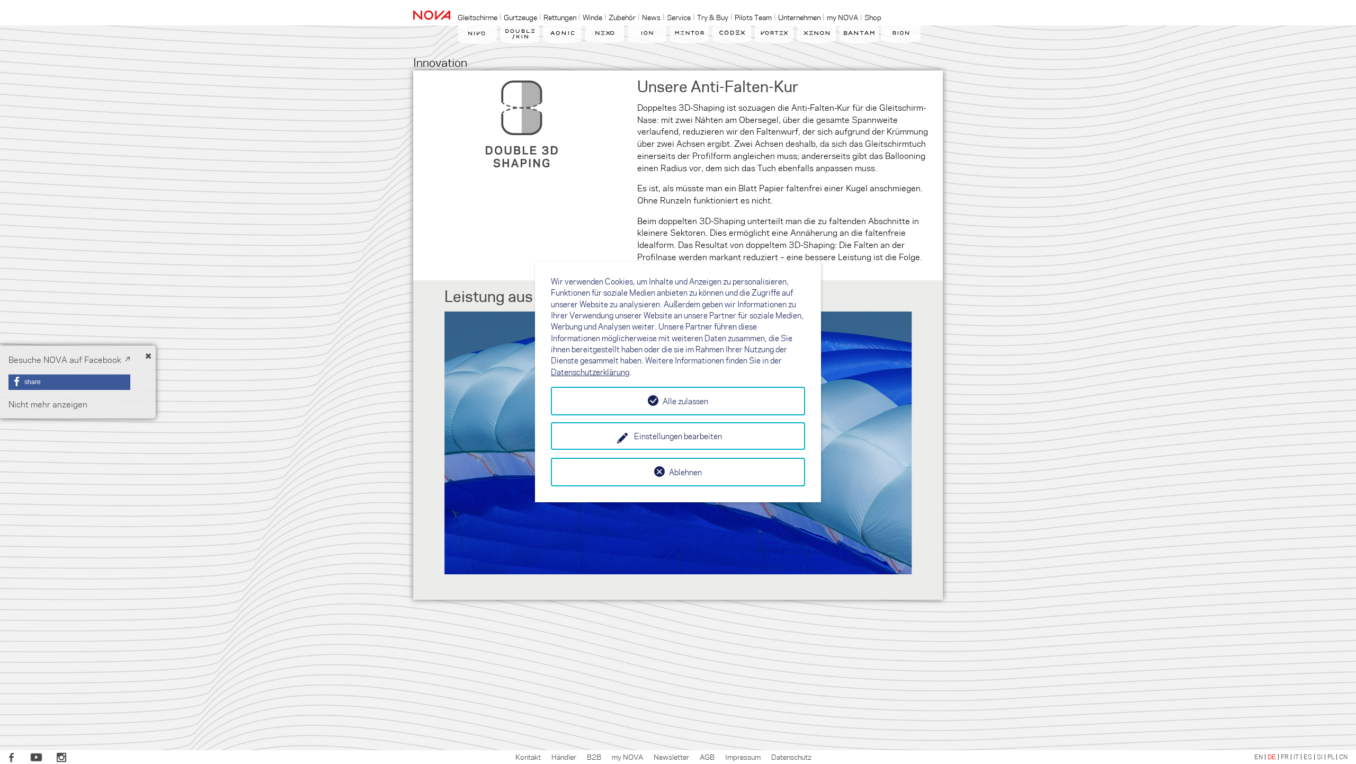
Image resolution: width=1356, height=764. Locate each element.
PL (1330, 756)
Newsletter (671, 756)
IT (1296, 756)
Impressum (743, 756)
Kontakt (528, 756)
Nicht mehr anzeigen (47, 404)
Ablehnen (685, 472)
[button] (69, 382)
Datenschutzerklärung (590, 372)
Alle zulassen (685, 401)
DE (1272, 756)
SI (1320, 756)
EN (1258, 756)
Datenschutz (791, 756)
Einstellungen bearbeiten (678, 436)
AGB (707, 756)
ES (1308, 756)
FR (1285, 756)
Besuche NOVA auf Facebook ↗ (69, 359)
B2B (594, 756)
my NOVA (627, 756)
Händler (563, 756)
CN (1343, 756)
